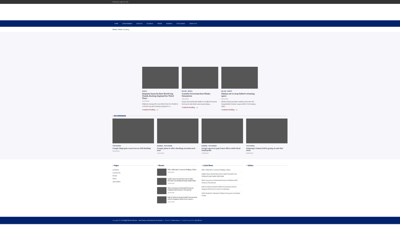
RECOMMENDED (120, 116)
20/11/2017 (185, 99)
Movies (159, 23)
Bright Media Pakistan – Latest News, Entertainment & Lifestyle (143, 220)
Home (116, 23)
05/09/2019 (249, 153)
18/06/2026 (171, 183)
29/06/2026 (171, 172)
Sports (144, 91)
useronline (116, 182)
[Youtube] (286, 2)
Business (169, 23)
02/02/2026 (171, 202)
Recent (161, 165)
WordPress (198, 220)
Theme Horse (175, 220)
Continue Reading (149, 110)
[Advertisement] (200, 48)
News (114, 179)
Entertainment (127, 23)
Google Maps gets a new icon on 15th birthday (131, 148)
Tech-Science (180, 23)
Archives (115, 170)
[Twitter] (283, 2)
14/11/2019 (160, 153)
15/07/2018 (145, 101)
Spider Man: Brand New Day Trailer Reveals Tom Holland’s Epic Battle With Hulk (182, 181)
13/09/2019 (205, 153)
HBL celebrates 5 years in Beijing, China (182, 170)
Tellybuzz (150, 23)
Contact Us (193, 23)
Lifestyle (139, 23)
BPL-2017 (184, 91)
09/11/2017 (224, 99)
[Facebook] (280, 2)
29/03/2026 (171, 193)
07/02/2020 (115, 151)
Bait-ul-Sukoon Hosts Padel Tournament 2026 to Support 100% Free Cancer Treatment (182, 199)
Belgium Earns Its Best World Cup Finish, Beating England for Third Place (158, 96)
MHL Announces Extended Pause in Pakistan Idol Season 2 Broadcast (181, 189)
